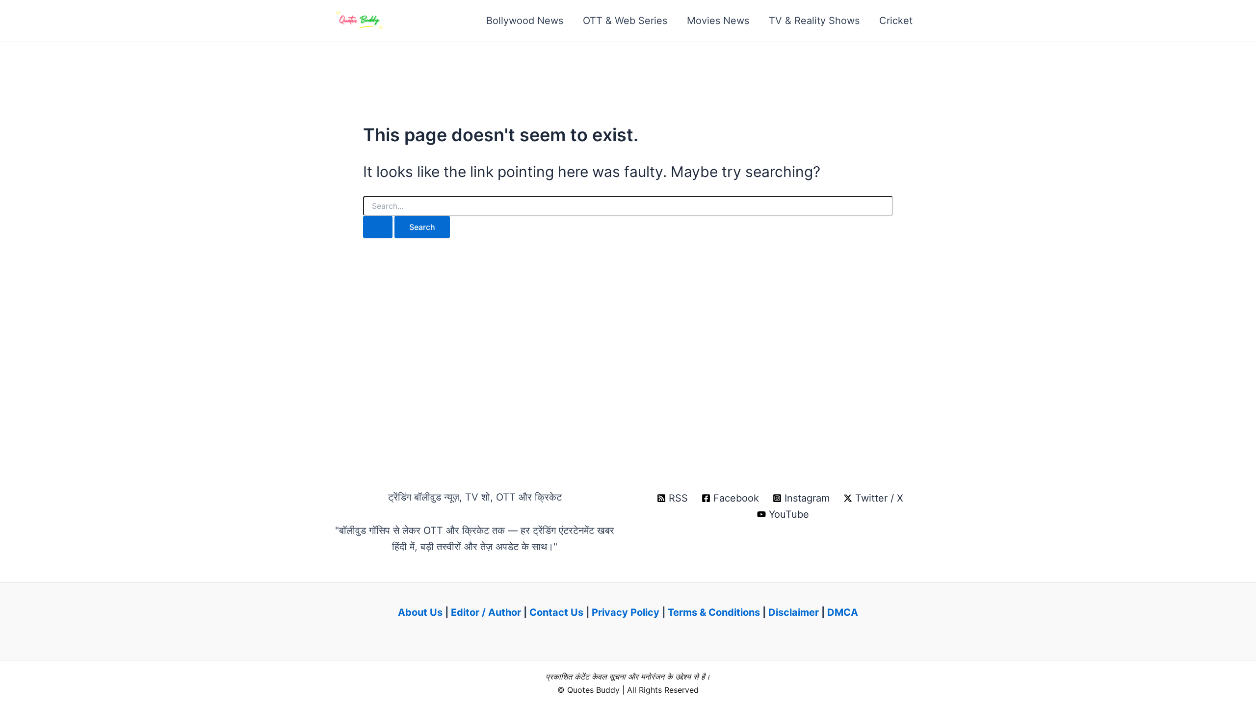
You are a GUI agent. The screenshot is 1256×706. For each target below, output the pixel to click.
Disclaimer (793, 612)
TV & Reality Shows (814, 20)
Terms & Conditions (714, 612)
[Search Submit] (377, 227)
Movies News (718, 20)
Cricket (896, 20)
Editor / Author (486, 612)
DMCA (842, 612)
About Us (420, 612)
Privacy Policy (625, 612)
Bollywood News (524, 20)
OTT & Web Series (625, 20)
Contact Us (556, 612)
